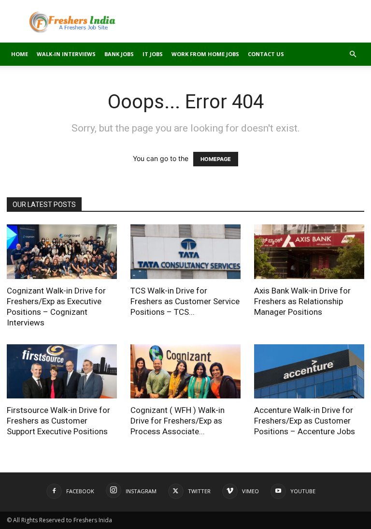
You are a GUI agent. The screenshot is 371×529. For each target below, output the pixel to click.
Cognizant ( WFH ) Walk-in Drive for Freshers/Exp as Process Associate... (177, 420)
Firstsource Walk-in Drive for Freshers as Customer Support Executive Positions (58, 420)
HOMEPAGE (215, 159)
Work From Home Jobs (205, 54)
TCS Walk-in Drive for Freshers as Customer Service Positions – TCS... (185, 301)
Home (19, 54)
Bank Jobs (119, 54)
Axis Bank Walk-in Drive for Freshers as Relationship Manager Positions (302, 301)
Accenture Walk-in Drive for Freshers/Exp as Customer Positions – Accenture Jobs (304, 420)
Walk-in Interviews (66, 54)
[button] (352, 54)
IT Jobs (153, 54)
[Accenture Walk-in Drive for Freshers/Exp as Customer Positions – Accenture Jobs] (309, 371)
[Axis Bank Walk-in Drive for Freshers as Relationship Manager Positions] (309, 251)
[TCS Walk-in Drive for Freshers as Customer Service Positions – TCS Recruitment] (185, 251)
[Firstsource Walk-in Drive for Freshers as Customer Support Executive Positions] (62, 371)
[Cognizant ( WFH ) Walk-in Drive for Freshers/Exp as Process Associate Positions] (185, 371)
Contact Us (266, 54)
